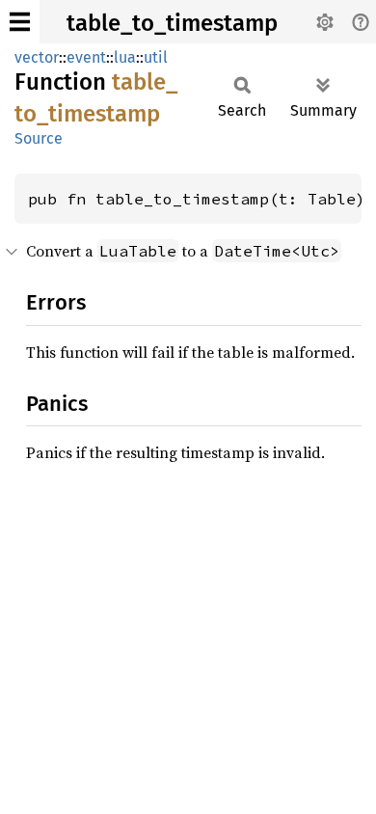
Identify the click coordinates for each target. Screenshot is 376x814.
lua (125, 57)
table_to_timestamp (172, 23)
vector (36, 57)
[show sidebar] (20, 21)
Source (38, 138)
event (86, 57)
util (156, 57)
